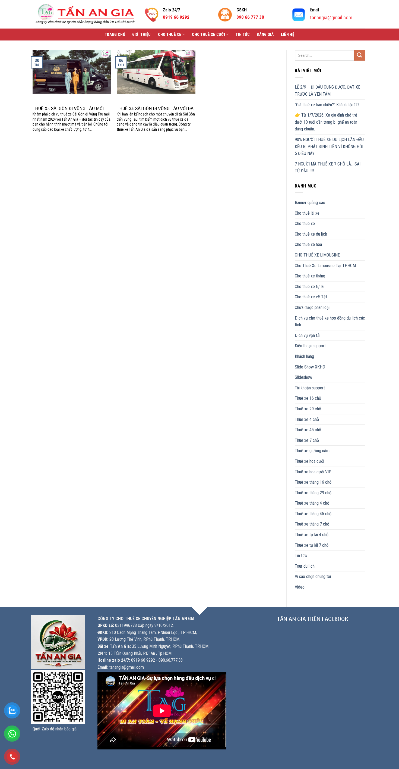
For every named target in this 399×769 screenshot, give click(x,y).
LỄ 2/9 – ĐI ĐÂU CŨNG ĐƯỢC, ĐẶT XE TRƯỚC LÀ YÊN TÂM (327, 91)
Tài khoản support (310, 387)
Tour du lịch (305, 566)
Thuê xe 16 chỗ (308, 398)
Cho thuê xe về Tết (311, 296)
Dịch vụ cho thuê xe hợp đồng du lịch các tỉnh (330, 321)
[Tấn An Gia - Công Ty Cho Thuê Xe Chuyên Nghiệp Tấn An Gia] (85, 14)
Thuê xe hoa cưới (309, 461)
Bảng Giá (265, 34)
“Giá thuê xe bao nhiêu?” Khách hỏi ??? (327, 104)
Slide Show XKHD (310, 367)
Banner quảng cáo (310, 202)
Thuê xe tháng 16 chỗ (313, 482)
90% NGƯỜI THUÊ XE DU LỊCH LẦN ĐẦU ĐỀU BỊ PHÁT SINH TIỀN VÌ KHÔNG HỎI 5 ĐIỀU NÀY (329, 146)
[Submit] (359, 55)
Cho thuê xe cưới (208, 34)
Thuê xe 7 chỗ (307, 440)
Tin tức (243, 34)
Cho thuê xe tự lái (309, 286)
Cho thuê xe (169, 34)
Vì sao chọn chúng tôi (313, 576)
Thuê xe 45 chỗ (308, 429)
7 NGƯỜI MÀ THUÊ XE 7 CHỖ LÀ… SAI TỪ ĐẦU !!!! (327, 167)
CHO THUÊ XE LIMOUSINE (317, 255)
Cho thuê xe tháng (310, 276)
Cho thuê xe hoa (308, 244)
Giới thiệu (141, 34)
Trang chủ (115, 34)
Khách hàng (304, 356)
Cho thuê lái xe (307, 213)
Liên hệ (287, 34)
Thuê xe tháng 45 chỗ (313, 513)
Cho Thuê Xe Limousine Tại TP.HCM (325, 265)
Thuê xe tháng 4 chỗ (312, 503)
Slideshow (303, 377)
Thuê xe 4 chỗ (307, 419)
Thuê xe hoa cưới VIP (313, 471)
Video (300, 587)
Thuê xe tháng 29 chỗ (313, 492)
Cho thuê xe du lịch (311, 234)
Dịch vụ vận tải (307, 335)
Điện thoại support (310, 345)
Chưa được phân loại (312, 307)
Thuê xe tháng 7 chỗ (312, 524)
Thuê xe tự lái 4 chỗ (311, 534)
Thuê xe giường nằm (312, 450)
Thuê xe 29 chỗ (308, 408)
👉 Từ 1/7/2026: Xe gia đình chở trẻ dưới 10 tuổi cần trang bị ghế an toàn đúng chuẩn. (326, 122)
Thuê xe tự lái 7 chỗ (311, 545)
